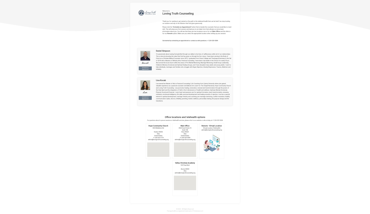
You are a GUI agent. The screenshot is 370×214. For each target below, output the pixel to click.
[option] (158, 141)
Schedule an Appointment (145, 68)
